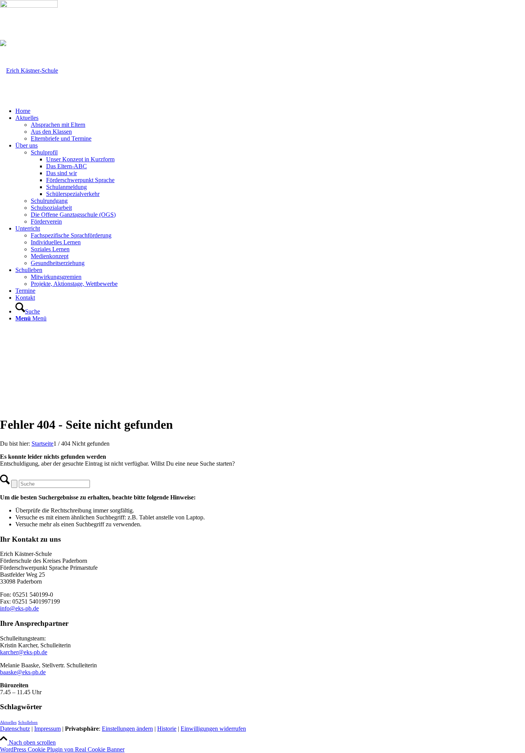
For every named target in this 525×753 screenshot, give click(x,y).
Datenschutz (15, 728)
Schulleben (28, 722)
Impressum (47, 728)
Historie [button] (166, 728)
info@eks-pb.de (19, 608)
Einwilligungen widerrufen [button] (213, 728)
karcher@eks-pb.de (23, 652)
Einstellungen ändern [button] (127, 728)
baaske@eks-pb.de (23, 672)
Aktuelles (8, 722)
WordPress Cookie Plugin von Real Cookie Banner (62, 749)
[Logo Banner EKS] (29, 70)
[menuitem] (270, 111)
